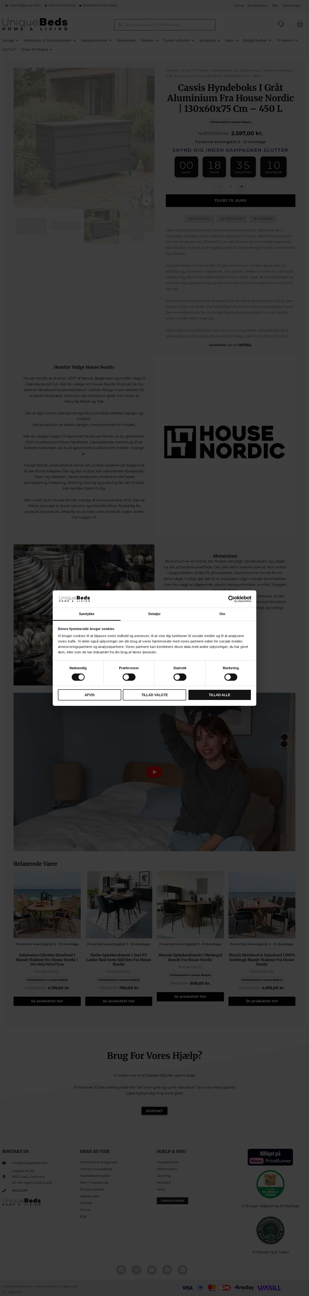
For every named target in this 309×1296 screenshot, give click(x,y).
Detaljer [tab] (154, 614)
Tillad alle (219, 695)
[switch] (129, 677)
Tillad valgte (154, 695)
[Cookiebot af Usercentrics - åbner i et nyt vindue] (231, 599)
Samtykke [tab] (87, 614)
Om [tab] (222, 614)
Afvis (90, 695)
